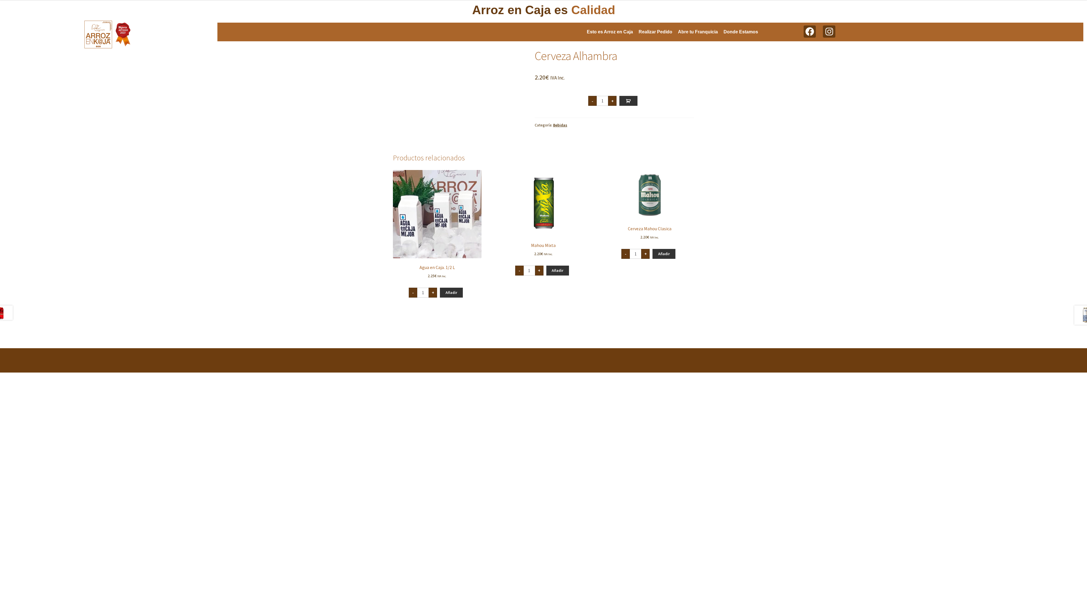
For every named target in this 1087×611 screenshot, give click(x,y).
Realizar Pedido (655, 31)
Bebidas (560, 125)
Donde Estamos (741, 31)
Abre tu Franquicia (698, 31)
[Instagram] (829, 31)
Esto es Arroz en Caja (610, 31)
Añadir (628, 101)
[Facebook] (810, 31)
